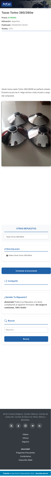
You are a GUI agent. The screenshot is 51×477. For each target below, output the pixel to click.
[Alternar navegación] (47, 4)
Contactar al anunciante (26, 271)
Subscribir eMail (25, 460)
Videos (25, 434)
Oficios (25, 438)
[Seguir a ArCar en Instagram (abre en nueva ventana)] (25, 425)
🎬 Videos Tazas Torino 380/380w (19, 255)
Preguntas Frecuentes (25, 453)
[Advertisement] (25, 59)
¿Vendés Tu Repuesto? (15, 297)
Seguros (25, 442)
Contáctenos (25, 456)
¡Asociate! (25, 449)
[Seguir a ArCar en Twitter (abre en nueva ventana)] (11, 425)
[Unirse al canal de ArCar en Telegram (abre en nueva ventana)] (32, 425)
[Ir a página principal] (6, 4)
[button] (26, 282)
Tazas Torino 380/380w (17, 12)
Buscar (26, 339)
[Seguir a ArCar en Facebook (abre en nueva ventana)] (18, 425)
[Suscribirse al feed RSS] (39, 425)
